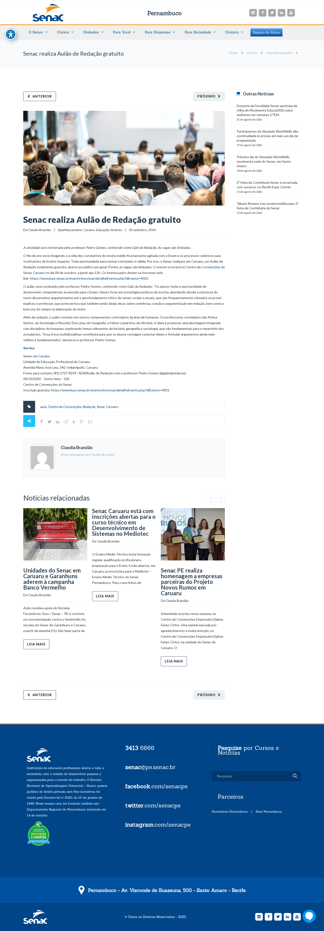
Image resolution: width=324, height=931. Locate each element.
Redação (89, 407)
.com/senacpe (156, 786)
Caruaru (89, 230)
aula (43, 407)
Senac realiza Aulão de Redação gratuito (102, 219)
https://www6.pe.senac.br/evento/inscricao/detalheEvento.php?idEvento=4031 (89, 278)
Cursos (252, 53)
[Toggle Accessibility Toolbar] (10, 34)
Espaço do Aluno (266, 32)
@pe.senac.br (150, 767)
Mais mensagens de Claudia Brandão (87, 454)
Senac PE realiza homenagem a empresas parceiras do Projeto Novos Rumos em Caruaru (191, 581)
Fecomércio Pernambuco (230, 812)
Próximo (206, 96)
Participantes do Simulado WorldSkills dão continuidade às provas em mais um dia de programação (267, 135)
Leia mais (36, 644)
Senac (55, 13)
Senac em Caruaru (36, 356)
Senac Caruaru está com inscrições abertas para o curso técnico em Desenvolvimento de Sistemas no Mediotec (124, 522)
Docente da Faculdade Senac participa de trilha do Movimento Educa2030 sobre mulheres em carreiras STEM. (267, 110)
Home (233, 53)
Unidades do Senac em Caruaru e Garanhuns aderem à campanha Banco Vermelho (52, 579)
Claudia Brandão (39, 230)
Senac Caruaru (107, 407)
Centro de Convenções (64, 407)
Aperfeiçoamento (279, 53)
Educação (102, 230)
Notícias (116, 230)
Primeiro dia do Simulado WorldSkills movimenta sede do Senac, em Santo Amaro (264, 161)
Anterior (42, 96)
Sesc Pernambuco (269, 812)
